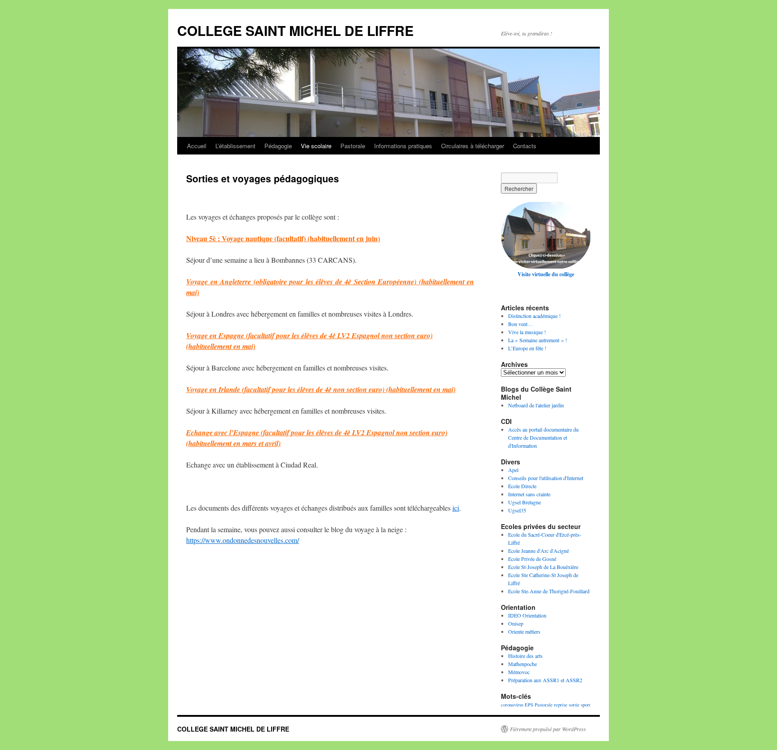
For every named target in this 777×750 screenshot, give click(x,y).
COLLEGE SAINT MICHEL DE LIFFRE (295, 30)
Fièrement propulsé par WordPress (548, 728)
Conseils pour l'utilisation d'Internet (545, 477)
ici (455, 507)
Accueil (196, 145)
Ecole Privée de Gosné (532, 558)
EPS (529, 704)
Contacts (524, 145)
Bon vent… (520, 323)
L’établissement (235, 145)
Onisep (515, 623)
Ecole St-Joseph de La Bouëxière (543, 566)
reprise (560, 704)
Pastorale (352, 145)
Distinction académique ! (534, 315)
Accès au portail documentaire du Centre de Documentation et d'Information (543, 437)
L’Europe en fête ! (527, 348)
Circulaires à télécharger (472, 145)
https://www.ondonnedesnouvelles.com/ (242, 540)
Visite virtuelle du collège (546, 274)
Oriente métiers (524, 631)
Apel (513, 469)
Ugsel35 (517, 510)
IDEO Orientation (527, 615)
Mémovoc (519, 671)
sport (585, 704)
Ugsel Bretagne (524, 502)
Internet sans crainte (529, 494)
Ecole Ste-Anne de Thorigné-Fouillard (548, 591)
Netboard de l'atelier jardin (536, 405)
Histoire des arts (525, 655)
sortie (574, 704)
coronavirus (512, 704)
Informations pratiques (403, 145)
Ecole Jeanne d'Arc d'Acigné (538, 550)
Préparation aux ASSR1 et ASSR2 (545, 680)
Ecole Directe (522, 486)
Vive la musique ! (527, 331)
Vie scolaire (316, 145)
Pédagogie (278, 145)
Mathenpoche (522, 663)
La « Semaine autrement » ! (537, 340)
